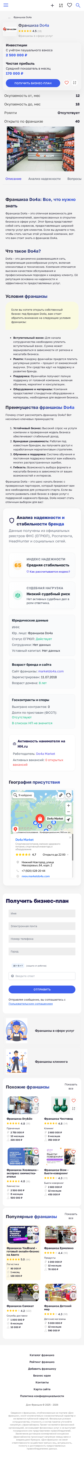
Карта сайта (42, 1389)
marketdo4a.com (51, 671)
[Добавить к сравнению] (74, 82)
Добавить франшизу (42, 1368)
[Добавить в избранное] (66, 82)
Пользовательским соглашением (31, 1003)
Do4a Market (45, 754)
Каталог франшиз (42, 1355)
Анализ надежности (44, 179)
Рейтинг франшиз (42, 1361)
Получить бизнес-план (33, 83)
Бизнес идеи (42, 1375)
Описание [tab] (13, 179)
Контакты (42, 1382)
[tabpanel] (42, 346)
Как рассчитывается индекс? (50, 571)
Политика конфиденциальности (42, 1396)
